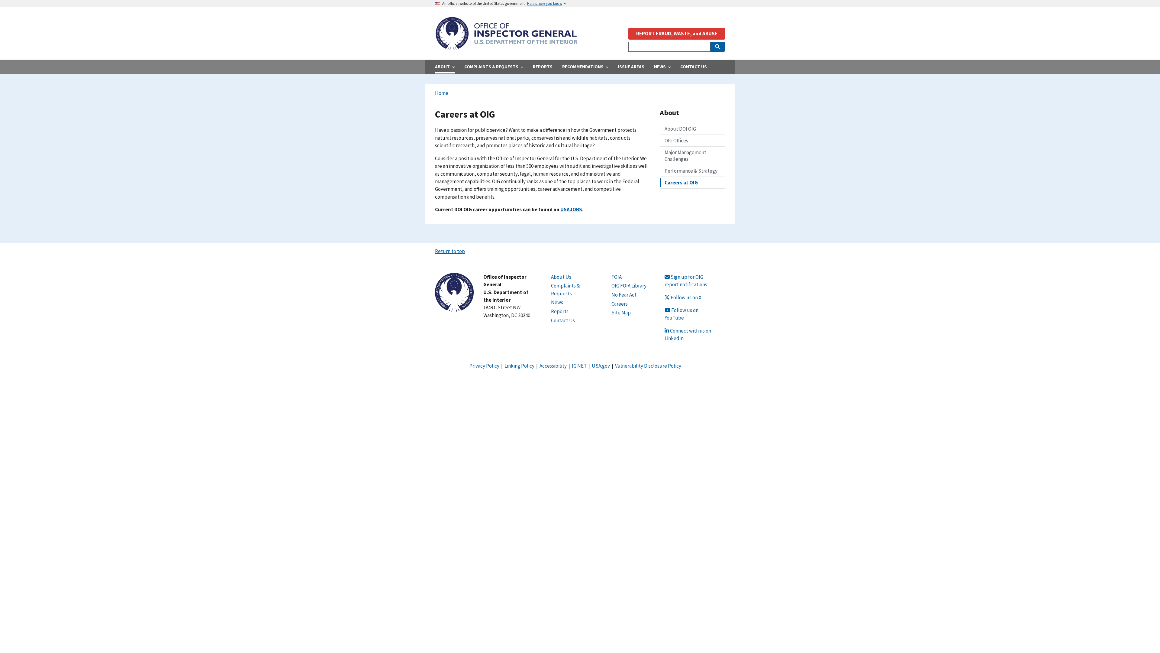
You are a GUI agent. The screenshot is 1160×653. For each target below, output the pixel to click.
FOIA (616, 277)
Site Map (621, 312)
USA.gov (601, 365)
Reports (560, 311)
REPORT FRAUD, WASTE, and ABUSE (676, 33)
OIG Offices (676, 140)
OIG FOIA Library (628, 285)
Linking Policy (519, 365)
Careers (619, 304)
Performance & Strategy (691, 170)
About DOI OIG (680, 128)
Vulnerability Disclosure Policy (648, 365)
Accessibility (553, 365)
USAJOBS (571, 209)
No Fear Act (623, 294)
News (557, 302)
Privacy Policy (484, 365)
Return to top (450, 251)
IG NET (579, 365)
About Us (561, 277)
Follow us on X (685, 297)
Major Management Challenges (685, 155)
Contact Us (563, 320)
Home (441, 93)
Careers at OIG (681, 182)
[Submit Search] (717, 47)
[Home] (506, 46)
